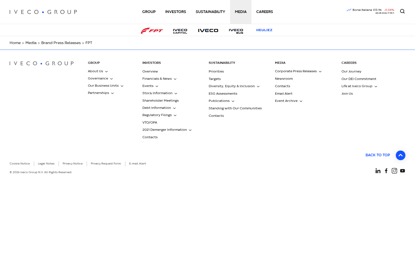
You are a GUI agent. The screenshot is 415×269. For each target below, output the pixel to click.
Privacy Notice (73, 164)
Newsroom (284, 78)
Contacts (150, 137)
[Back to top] (400, 155)
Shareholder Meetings (160, 100)
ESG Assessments (223, 93)
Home (15, 43)
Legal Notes (46, 164)
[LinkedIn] (378, 170)
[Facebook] (386, 170)
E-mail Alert (137, 164)
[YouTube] (402, 170)
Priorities (216, 71)
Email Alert (284, 93)
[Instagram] (394, 170)
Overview (150, 71)
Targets (215, 79)
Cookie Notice (20, 164)
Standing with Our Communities (235, 108)
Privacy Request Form (106, 164)
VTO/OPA (149, 122)
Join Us (347, 93)
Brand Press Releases (61, 43)
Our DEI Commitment (359, 79)
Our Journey (351, 71)
